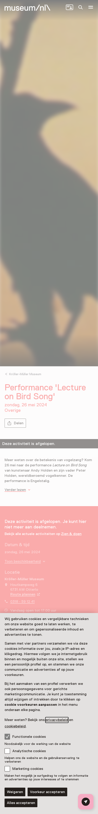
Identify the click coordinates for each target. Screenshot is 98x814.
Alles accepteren (21, 803)
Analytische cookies (29, 751)
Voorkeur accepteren (47, 792)
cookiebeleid (15, 726)
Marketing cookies (27, 769)
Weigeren (15, 792)
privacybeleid (57, 720)
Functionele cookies (29, 737)
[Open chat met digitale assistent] (85, 801)
